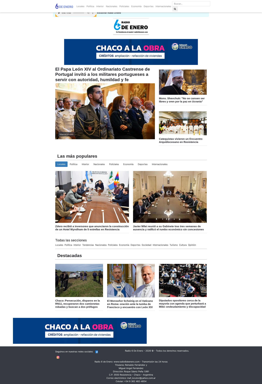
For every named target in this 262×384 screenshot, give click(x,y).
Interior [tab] (85, 164)
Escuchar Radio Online (109, 12)
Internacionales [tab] (159, 164)
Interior (100, 6)
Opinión (192, 245)
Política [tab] (73, 164)
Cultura (183, 245)
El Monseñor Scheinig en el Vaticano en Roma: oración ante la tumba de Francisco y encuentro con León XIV (130, 304)
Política (90, 6)
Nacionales (111, 6)
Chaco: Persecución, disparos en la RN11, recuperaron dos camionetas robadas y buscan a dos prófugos (77, 303)
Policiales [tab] (114, 164)
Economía (136, 6)
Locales (80, 6)
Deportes (148, 6)
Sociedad (146, 245)
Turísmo (174, 245)
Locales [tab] (61, 164)
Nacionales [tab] (99, 164)
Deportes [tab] (143, 164)
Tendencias (88, 245)
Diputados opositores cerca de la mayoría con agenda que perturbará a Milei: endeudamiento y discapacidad (182, 303)
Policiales (124, 6)
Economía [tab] (128, 164)
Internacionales (163, 6)
